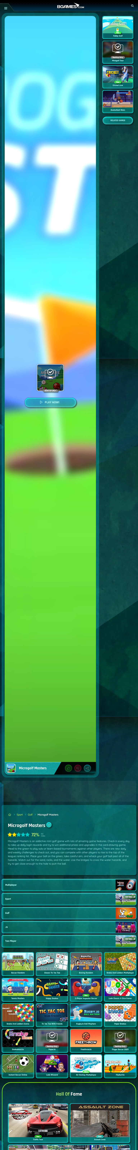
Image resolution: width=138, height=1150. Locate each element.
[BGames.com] (10, 815)
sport (20, 814)
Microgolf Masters (48, 814)
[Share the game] (87, 768)
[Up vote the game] (68, 768)
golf (30, 814)
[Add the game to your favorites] (49, 825)
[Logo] (69, 5)
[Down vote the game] (78, 768)
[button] (133, 6)
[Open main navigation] (5, 8)
